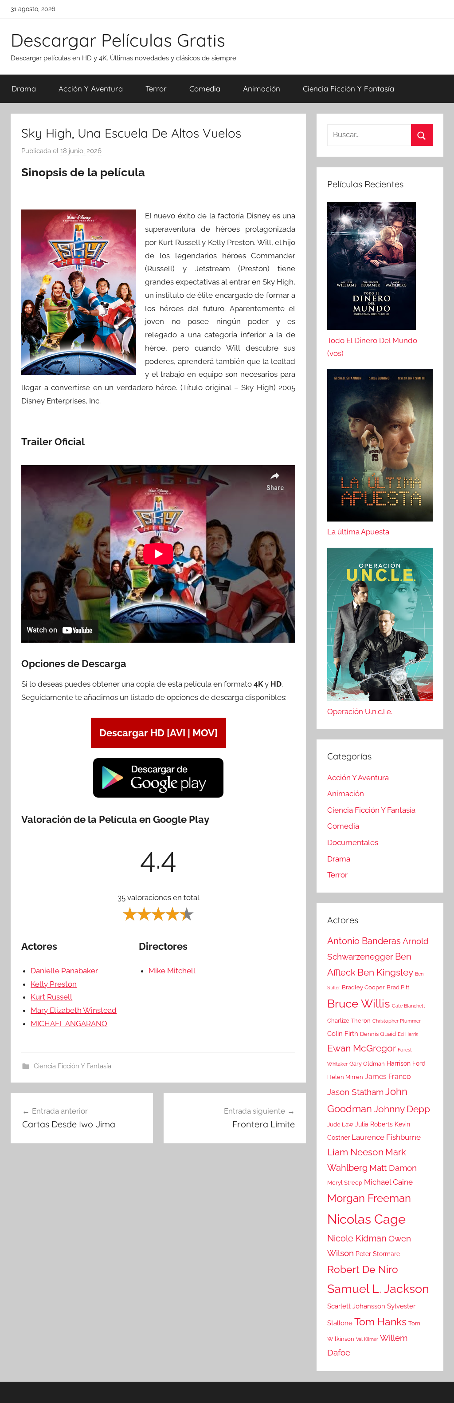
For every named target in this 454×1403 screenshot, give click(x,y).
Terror (156, 88)
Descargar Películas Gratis (118, 40)
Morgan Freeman (369, 1198)
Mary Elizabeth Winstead (74, 1010)
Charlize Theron (349, 1020)
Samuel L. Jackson (378, 1288)
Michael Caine (388, 1182)
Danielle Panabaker (64, 970)
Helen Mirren (345, 1077)
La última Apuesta (358, 531)
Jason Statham (355, 1092)
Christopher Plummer (396, 1021)
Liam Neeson (355, 1152)
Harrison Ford (406, 1063)
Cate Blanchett (408, 1006)
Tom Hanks (380, 1322)
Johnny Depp (402, 1108)
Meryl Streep (344, 1182)
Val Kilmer (367, 1339)
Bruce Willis (358, 1003)
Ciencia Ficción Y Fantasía (348, 88)
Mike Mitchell (172, 970)
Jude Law (340, 1124)
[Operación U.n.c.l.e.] (380, 626)
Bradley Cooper (363, 987)
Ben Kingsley (385, 972)
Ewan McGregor (361, 1048)
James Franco (388, 1076)
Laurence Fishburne (386, 1137)
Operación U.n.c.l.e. (359, 711)
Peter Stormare (378, 1253)
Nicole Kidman (357, 1238)
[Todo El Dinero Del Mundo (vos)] (371, 268)
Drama (24, 88)
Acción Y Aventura (91, 88)
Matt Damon (393, 1168)
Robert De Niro (362, 1269)
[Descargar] (158, 796)
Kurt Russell (51, 996)
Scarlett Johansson (356, 1306)
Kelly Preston (54, 984)
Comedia (204, 88)
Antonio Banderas (364, 941)
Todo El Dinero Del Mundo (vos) (372, 347)
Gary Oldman (367, 1063)
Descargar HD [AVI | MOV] (158, 733)
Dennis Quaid (378, 1034)
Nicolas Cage (366, 1219)
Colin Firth (342, 1034)
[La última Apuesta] (380, 447)
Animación (261, 88)
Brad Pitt (398, 987)
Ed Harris (408, 1034)
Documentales (352, 842)
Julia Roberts (374, 1124)
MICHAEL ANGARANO (69, 1023)
